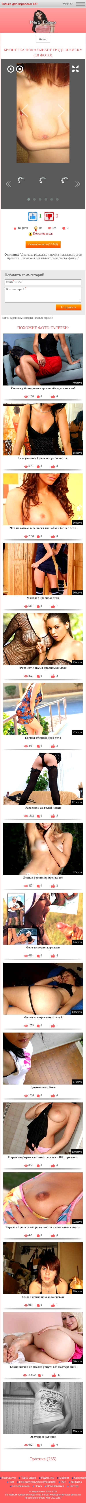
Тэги (11, 1482)
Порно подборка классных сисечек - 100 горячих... (43, 1157)
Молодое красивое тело (43, 597)
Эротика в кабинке (43, 1436)
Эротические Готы (43, 1087)
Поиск (38, 1486)
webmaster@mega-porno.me (65, 1494)
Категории (80, 1477)
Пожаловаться (55, 1486)
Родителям (47, 1477)
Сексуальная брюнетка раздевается (43, 458)
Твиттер (74, 1486)
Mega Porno (38, 1491)
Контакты (76, 1482)
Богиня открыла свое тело (43, 737)
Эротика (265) (43, 1458)
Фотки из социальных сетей (43, 1017)
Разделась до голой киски (43, 807)
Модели (64, 1477)
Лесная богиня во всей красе (43, 877)
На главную (8, 1477)
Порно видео (28, 1477)
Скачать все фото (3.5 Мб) (43, 244)
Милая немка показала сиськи (43, 1297)
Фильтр (43, 39)
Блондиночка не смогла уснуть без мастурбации (43, 1366)
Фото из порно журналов (43, 947)
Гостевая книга (21, 1486)
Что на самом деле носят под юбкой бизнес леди (43, 528)
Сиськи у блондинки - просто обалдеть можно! (43, 388)
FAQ (63, 1482)
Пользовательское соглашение (37, 1482)
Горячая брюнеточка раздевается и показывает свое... (43, 1227)
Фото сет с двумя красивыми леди (42, 667)
